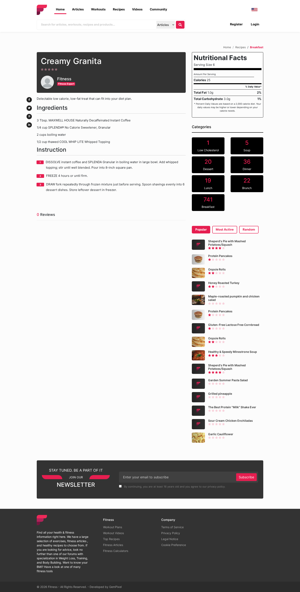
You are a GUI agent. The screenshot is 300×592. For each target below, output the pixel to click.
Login (255, 24)
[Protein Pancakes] (198, 259)
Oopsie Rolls (217, 269)
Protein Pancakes (220, 256)
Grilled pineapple (220, 393)
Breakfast (208, 202)
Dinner (247, 164)
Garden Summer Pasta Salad (228, 380)
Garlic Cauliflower (220, 434)
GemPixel (115, 587)
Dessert (208, 164)
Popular (201, 229)
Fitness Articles (113, 545)
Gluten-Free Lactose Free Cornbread (233, 324)
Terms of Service (172, 527)
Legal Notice (169, 539)
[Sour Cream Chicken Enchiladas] (198, 424)
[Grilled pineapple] (198, 397)
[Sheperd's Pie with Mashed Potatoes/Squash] (198, 245)
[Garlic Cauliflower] (198, 438)
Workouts (98, 9)
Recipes (119, 9)
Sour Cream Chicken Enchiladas (230, 420)
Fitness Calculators (115, 551)
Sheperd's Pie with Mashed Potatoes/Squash (227, 242)
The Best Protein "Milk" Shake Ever (232, 407)
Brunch (247, 183)
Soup (246, 145)
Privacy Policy (170, 533)
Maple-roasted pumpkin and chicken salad (234, 298)
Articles (78, 9)
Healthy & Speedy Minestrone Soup (232, 351)
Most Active (225, 229)
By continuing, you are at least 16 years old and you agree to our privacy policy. (174, 486)
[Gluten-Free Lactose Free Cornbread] (198, 328)
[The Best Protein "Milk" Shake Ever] (198, 411)
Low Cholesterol (208, 145)
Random (249, 229)
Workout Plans (112, 527)
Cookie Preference (173, 545)
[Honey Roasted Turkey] (198, 286)
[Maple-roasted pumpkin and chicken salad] (198, 300)
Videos (137, 9)
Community (158, 9)
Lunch (208, 183)
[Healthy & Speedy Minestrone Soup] (198, 355)
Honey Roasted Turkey (223, 283)
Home (60, 9)
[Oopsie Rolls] (198, 273)
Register (236, 24)
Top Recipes (111, 539)
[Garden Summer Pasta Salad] (198, 384)
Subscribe (246, 477)
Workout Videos (113, 533)
